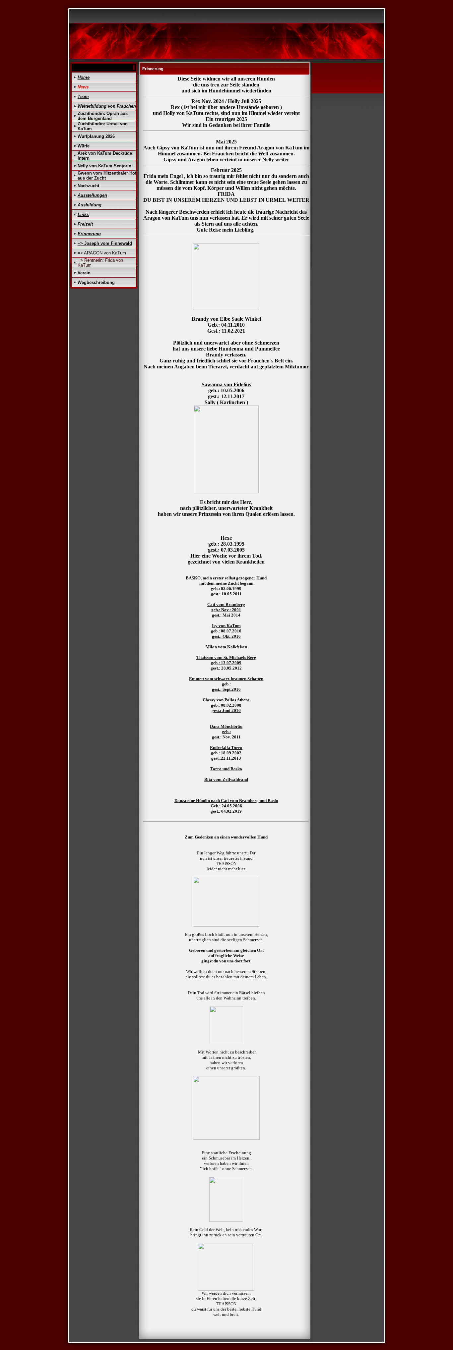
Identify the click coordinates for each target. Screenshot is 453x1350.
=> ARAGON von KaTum (102, 252)
